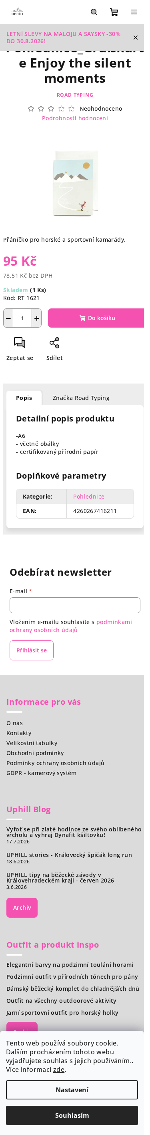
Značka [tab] (81, 398)
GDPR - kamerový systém (41, 773)
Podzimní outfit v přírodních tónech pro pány (72, 977)
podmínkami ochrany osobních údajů (71, 626)
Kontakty (18, 733)
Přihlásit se (31, 650)
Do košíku (101, 318)
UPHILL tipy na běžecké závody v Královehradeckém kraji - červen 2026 (60, 877)
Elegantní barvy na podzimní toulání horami (70, 965)
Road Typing (75, 94)
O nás (14, 723)
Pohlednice (88, 496)
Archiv (22, 907)
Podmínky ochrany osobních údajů (55, 763)
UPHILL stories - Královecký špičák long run (69, 855)
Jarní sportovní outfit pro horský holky (62, 1013)
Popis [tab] (24, 398)
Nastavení (72, 1089)
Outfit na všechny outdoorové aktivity (61, 1001)
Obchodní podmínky (35, 753)
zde (58, 1069)
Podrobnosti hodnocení (75, 118)
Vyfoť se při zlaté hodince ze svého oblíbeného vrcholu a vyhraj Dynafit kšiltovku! (74, 832)
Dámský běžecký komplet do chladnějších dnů (73, 989)
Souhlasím (72, 1115)
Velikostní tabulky (31, 743)
